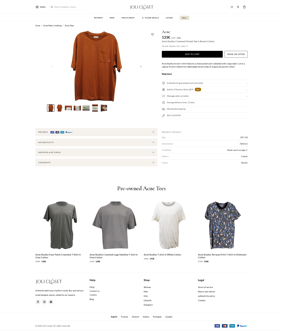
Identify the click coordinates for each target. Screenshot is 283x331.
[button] (141, 66)
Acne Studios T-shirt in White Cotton (162, 254)
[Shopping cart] (244, 7)
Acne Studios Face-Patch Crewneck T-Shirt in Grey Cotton (58, 256)
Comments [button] (44, 162)
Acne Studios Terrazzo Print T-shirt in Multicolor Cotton (222, 256)
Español (169, 317)
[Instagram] (44, 301)
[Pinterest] (50, 301)
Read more (167, 73)
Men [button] (112, 18)
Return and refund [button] (206, 291)
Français (124, 317)
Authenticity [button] (46, 142)
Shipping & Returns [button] (49, 152)
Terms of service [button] (205, 287)
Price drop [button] (128, 18)
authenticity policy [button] (206, 296)
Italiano (146, 317)
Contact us (94, 291)
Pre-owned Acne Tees (141, 188)
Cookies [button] (201, 300)
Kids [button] (146, 296)
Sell (184, 18)
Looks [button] (169, 18)
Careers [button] (93, 295)
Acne (166, 31)
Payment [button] (43, 132)
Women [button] (98, 18)
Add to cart (192, 54)
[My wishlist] (232, 7)
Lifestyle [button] (147, 300)
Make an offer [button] (236, 54)
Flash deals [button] (152, 18)
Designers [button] (148, 305)
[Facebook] (37, 301)
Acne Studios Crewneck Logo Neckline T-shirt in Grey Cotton (114, 256)
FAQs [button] (92, 287)
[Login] (238, 7)
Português (157, 317)
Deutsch (135, 317)
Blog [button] (92, 299)
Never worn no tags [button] (174, 46)
